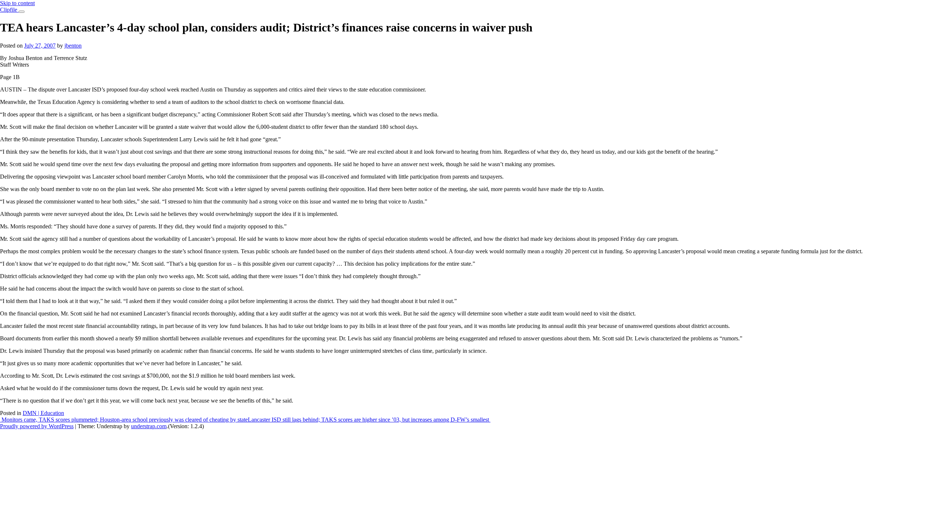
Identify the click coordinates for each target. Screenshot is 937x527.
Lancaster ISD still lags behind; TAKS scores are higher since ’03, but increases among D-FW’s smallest (369, 419)
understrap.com (149, 426)
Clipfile (9, 10)
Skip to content (17, 3)
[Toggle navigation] (22, 12)
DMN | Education (43, 413)
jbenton (73, 45)
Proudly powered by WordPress (37, 426)
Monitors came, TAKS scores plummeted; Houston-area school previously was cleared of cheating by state (124, 419)
